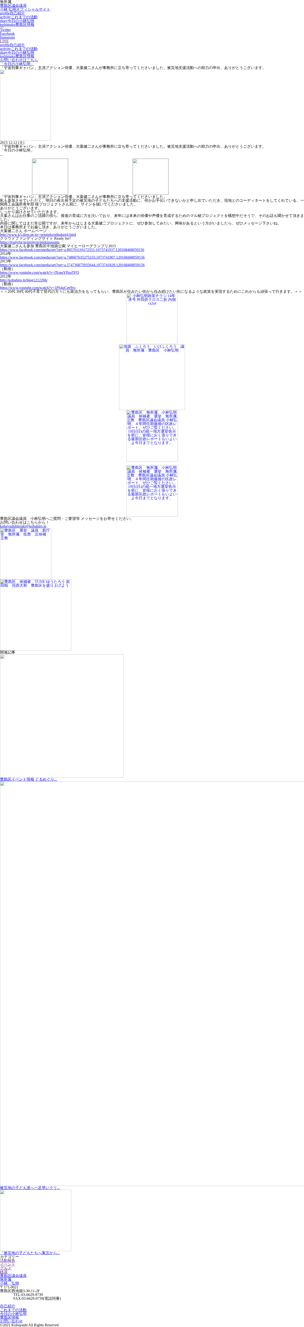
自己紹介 (12, 13)
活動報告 (7, 1260)
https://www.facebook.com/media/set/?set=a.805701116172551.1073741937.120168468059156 (72, 250)
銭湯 (4, 1272)
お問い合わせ (11, 1321)
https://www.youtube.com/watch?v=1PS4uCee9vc (38, 288)
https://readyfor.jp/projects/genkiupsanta (29, 242)
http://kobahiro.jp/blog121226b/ (24, 280)
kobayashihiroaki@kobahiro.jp (23, 526)
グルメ (5, 1268)
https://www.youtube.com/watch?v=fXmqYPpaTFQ (39, 272)
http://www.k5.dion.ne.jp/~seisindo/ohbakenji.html (38, 235)
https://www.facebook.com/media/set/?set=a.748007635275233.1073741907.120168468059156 (72, 257)
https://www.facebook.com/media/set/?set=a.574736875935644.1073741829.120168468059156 (72, 265)
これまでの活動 (19, 17)
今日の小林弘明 (17, 21)
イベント (7, 1264)
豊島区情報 (17, 25)
